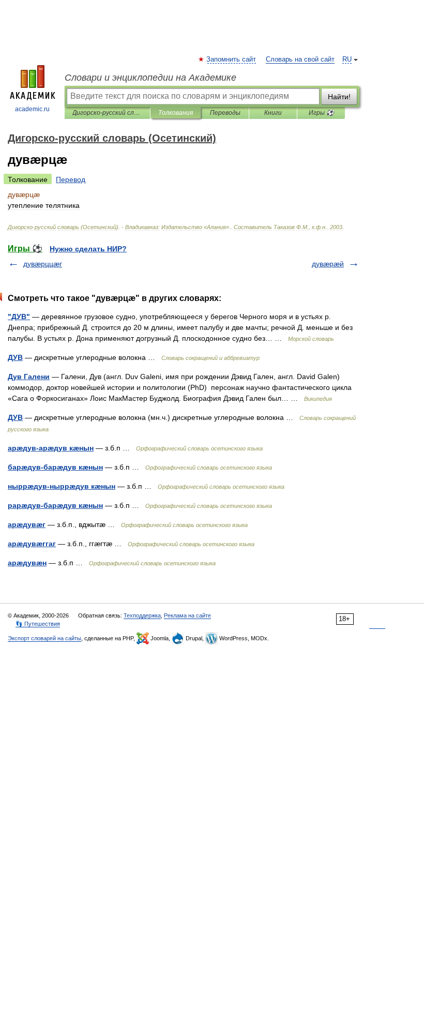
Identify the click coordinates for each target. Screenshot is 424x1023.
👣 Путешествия (38, 624)
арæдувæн (27, 563)
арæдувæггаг (32, 543)
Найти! (339, 97)
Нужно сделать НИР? (88, 249)
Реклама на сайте (187, 615)
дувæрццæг (42, 264)
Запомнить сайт (231, 59)
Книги (273, 112)
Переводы (225, 112)
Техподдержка (142, 615)
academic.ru (32, 109)
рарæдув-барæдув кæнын (55, 505)
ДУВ (15, 357)
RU (347, 59)
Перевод (70, 179)
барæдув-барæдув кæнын (55, 467)
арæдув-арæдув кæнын (51, 448)
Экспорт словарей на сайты (44, 638)
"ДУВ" (19, 316)
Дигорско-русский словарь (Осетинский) (107, 112)
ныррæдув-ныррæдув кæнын (61, 486)
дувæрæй (328, 264)
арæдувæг (27, 524)
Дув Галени (29, 376)
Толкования (175, 112)
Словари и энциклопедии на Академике (150, 77)
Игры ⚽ (321, 112)
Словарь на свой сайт (300, 59)
